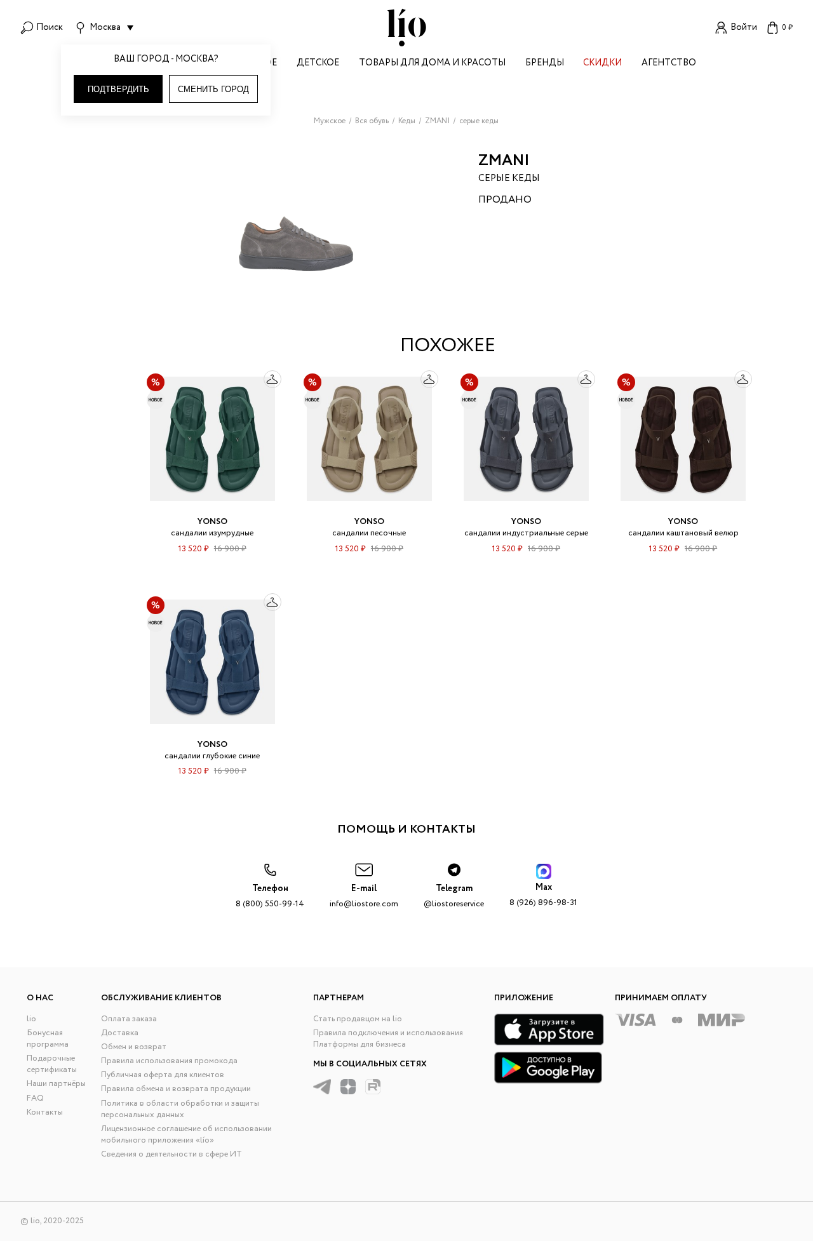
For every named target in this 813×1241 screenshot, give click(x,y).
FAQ (35, 1098)
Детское (318, 63)
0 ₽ (787, 27)
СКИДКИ (602, 63)
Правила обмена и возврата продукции (176, 1089)
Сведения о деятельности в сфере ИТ (171, 1154)
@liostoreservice (454, 896)
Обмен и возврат (133, 1047)
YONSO (212, 522)
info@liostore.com (364, 896)
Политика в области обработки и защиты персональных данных (180, 1109)
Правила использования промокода (169, 1061)
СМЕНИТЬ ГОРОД (213, 89)
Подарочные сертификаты (52, 1064)
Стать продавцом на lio (357, 1019)
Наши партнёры (56, 1084)
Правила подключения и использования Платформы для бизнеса (388, 1038)
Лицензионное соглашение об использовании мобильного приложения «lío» (186, 1134)
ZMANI (504, 161)
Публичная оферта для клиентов (162, 1075)
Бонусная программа (48, 1038)
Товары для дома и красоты (432, 63)
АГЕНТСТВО (669, 63)
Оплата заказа (129, 1019)
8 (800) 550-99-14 (270, 896)
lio (31, 1019)
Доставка (119, 1033)
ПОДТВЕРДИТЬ (118, 89)
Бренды (544, 63)
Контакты (45, 1112)
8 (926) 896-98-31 (543, 895)
